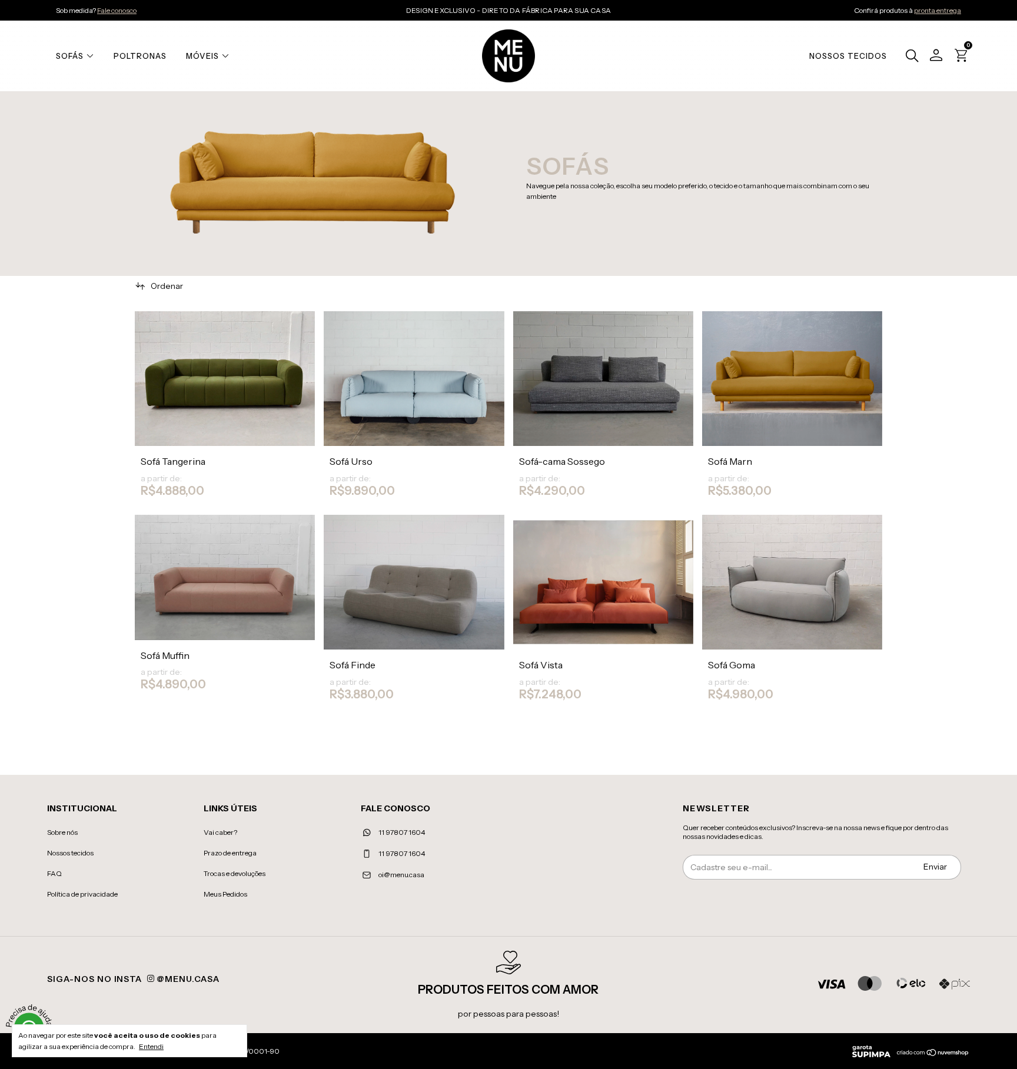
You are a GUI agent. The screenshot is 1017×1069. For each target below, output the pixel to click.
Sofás (70, 56)
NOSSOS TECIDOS (848, 56)
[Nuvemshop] (933, 1053)
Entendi (151, 1046)
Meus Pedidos (225, 894)
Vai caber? (220, 832)
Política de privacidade (82, 894)
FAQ (54, 873)
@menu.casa (187, 979)
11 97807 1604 (401, 832)
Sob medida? (96, 10)
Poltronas (140, 56)
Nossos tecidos (70, 852)
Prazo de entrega (230, 852)
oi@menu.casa (401, 874)
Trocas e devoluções (234, 873)
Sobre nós (62, 832)
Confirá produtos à (907, 10)
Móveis (202, 56)
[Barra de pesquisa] (909, 57)
